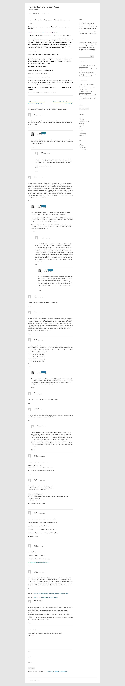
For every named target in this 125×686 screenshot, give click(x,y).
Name (29, 651)
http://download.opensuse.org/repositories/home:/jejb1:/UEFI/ (43, 32)
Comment (30, 635)
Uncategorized (82, 135)
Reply (29, 128)
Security (81, 130)
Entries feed (81, 145)
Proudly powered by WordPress (34, 680)
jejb (40, 133)
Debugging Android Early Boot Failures (87, 74)
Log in (80, 144)
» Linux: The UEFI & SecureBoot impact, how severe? (45, 597)
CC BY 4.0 (94, 33)
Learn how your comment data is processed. (57, 671)
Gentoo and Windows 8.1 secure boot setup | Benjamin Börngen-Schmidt (50, 593)
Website (30, 662)
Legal (80, 126)
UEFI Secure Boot (46, 13)
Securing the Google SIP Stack (85, 75)
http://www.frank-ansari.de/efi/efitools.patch (38, 562)
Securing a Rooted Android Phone (86, 72)
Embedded (81, 125)
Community (81, 119)
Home (29, 13)
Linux (80, 128)
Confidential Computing (84, 121)
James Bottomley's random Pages (43, 7)
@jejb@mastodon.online (84, 26)
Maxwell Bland (82, 84)
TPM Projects (36, 13)
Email (29, 657)
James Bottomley (82, 98)
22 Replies (30, 23)
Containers (81, 123)
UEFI (39, 92)
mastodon (81, 47)
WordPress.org (82, 149)
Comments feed (82, 147)
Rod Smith (36, 408)
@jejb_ (92, 25)
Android (81, 118)
